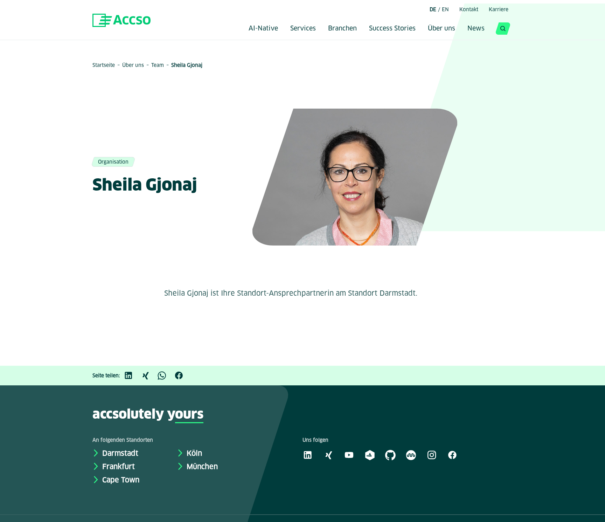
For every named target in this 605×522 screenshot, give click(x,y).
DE (433, 9)
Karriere (498, 9)
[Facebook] (182, 375)
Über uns (441, 28)
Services (303, 28)
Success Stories (392, 28)
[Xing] (148, 375)
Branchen (342, 28)
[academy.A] (369, 454)
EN (445, 9)
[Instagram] (431, 454)
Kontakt (468, 9)
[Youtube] (349, 454)
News (476, 28)
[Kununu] (411, 454)
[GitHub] (390, 454)
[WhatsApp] (165, 375)
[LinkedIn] (132, 375)
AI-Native (263, 28)
